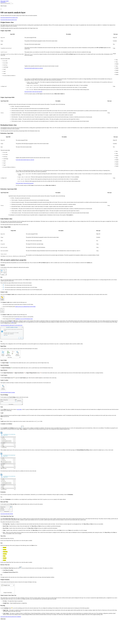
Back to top (3, 618)
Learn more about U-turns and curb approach (33, 91)
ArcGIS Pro (2, 2)
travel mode (19, 409)
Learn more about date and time (6, 513)
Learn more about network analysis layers (8, 19)
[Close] (0, 8)
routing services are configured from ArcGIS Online (25, 306)
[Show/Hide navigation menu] (5, 2)
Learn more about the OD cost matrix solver (9, 17)
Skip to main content (4, 1)
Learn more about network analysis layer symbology (10, 616)
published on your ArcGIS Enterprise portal (24, 318)
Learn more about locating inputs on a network (33, 68)
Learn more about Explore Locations (7, 392)
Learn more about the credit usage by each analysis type (11, 325)
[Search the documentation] (12, 3)
